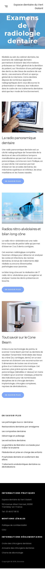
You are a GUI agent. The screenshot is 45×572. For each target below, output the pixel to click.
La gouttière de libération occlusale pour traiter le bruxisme (21, 446)
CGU (4, 529)
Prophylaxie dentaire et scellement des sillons (20, 458)
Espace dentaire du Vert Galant (28, 6)
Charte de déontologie (12, 552)
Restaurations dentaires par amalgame (20, 426)
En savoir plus (13, 181)
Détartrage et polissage (13, 435)
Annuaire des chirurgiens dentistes (18, 548)
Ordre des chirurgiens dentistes (16, 543)
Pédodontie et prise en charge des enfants (22, 452)
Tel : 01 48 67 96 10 (10, 511)
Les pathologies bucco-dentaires (17, 422)
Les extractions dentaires (14, 440)
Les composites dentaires (14, 431)
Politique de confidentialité (14, 525)
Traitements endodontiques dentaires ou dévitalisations (21, 465)
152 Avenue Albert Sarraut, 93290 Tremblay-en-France (17, 505)
